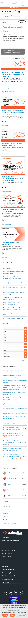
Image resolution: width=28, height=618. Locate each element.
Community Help (7, 573)
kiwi (7, 125)
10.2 (5, 334)
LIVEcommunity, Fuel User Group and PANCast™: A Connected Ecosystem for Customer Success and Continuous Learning (14, 387)
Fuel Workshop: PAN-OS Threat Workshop (13, 318)
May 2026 (5, 519)
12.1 (5, 340)
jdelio (7, 257)
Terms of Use (6, 557)
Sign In (19, 2)
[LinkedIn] (16, 593)
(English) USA (24, 5)
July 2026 (5, 513)
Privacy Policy (16, 610)
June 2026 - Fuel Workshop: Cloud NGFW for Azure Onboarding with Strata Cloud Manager (11, 456)
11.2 (5, 337)
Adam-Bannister (6, 92)
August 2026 (6, 510)
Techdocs (5, 582)
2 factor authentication (9, 343)
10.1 (5, 331)
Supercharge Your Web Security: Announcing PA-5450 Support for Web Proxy (13, 74)
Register (14, 2)
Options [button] (21, 22)
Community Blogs (8, 569)
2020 (5, 347)
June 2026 (5, 516)
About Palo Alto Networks (10, 540)
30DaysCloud (7, 356)
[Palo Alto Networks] (14, 533)
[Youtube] (11, 593)
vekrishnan (8, 88)
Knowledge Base (7, 579)
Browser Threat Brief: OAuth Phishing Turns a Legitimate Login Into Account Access (12, 442)
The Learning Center (9, 576)
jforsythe (8, 158)
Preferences (21, 615)
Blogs (4, 22)
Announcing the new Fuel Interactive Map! (17, 413)
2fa (5, 350)
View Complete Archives (9, 523)
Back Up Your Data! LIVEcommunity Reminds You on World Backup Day (12, 178)
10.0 (5, 328)
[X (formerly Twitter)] (6, 593)
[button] (5, 615)
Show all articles (16, 52)
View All (5, 463)
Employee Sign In (24, 2)
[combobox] (7, 16)
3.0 (5, 353)
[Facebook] (21, 593)
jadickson (8, 191)
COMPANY (6, 537)
